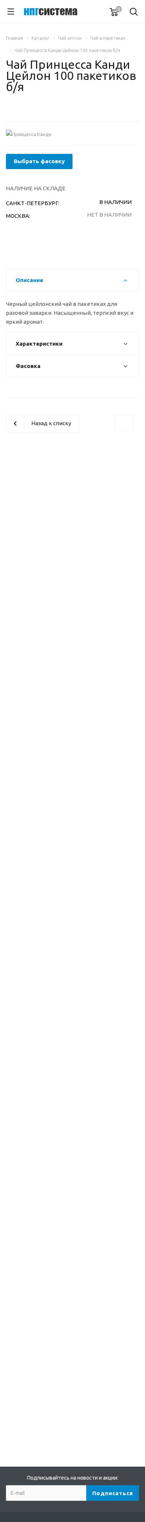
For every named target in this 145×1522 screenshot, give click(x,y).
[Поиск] (134, 12)
